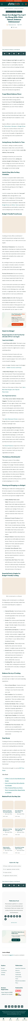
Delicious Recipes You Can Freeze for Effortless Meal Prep (7, 811)
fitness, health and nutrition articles (12, 866)
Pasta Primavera (9, 445)
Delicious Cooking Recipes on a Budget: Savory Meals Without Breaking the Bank (7, 829)
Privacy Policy (18, 976)
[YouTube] (12, 1006)
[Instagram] (9, 1006)
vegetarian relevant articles (10, 875)
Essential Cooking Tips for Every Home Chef (19, 848)
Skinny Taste (15, 205)
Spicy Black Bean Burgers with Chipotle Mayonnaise (13, 390)
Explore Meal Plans (18, 0)
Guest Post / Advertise (20, 968)
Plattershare (7, 126)
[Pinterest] (6, 1006)
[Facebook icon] (5, 916)
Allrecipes (13, 126)
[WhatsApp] (18, 53)
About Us (17, 970)
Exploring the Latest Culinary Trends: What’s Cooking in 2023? (7, 848)
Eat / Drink (19, 11)
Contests (3, 972)
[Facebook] (4, 53)
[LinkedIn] (14, 53)
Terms (16, 978)
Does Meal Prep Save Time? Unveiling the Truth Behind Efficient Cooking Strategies (20, 811)
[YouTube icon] (5, 919)
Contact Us (18, 972)
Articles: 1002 (14, 922)
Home (6, 8)
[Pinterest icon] (20, 916)
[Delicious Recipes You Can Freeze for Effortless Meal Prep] (8, 805)
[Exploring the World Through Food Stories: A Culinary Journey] (20, 823)
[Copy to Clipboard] (23, 53)
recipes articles (7, 872)
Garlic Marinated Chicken (11, 419)
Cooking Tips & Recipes (18, 8)
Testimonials (18, 974)
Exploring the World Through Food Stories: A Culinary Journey (20, 829)
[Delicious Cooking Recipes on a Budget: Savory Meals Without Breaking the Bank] (8, 823)
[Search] (22, 4)
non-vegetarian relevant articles (11, 869)
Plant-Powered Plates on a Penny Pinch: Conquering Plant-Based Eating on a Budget (15, 790)
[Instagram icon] (17, 916)
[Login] (26, 4)
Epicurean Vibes (8, 814)
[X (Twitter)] (9, 53)
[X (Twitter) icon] (14, 916)
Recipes (3, 968)
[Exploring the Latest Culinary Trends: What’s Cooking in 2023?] (8, 842)
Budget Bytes (21, 126)
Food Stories (10, 8)
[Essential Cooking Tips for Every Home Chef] (20, 842)
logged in (11, 955)
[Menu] (2, 4)
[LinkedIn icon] (8, 916)
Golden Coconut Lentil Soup (14, 367)
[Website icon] (11, 916)
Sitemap (3, 974)
